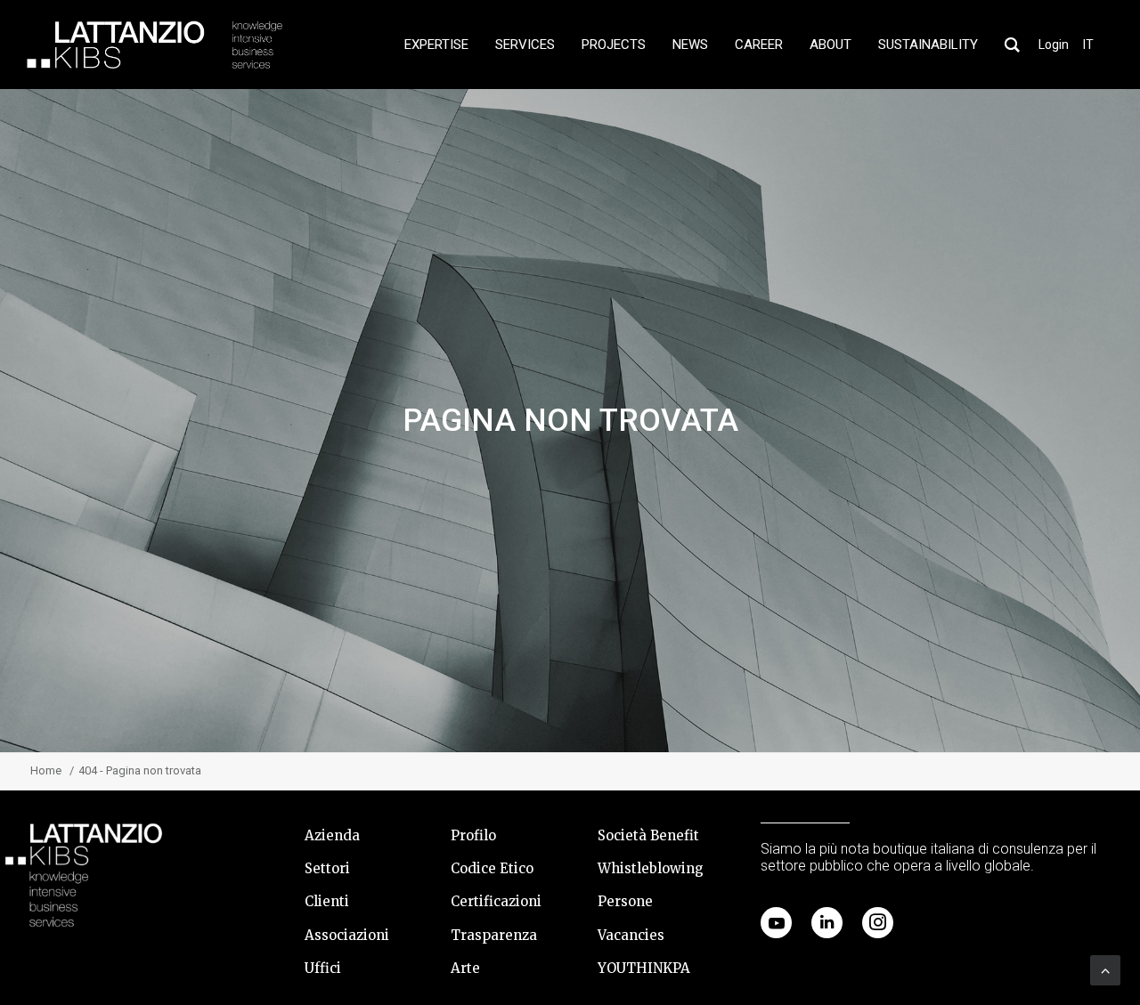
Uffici (323, 968)
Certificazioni (496, 901)
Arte (465, 968)
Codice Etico (492, 868)
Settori (327, 868)
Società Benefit (648, 835)
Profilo (473, 835)
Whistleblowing (651, 868)
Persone (625, 901)
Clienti (327, 901)
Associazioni (347, 935)
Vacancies (631, 935)
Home (45, 770)
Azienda (332, 835)
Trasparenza (494, 935)
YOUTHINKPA (644, 968)
